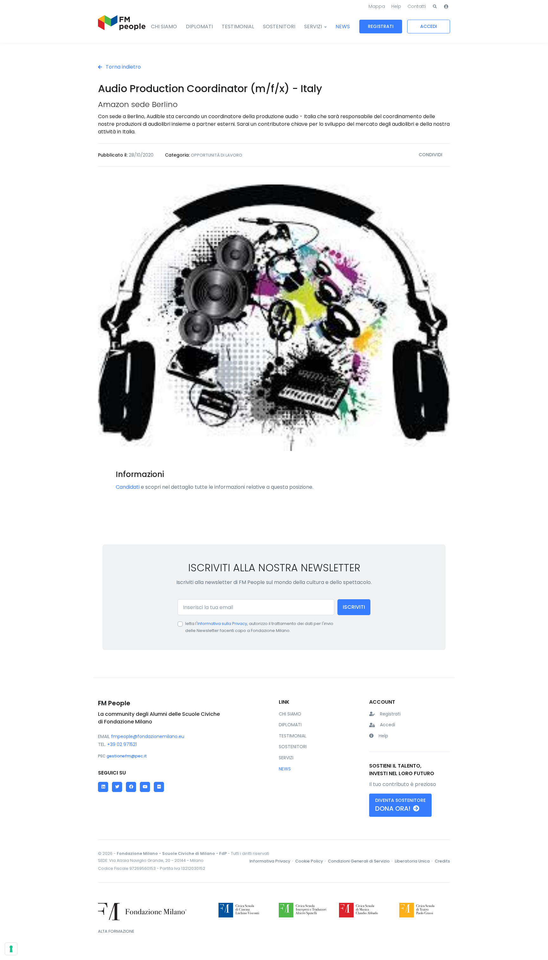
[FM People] (122, 26)
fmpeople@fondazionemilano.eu (147, 736)
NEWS (343, 26)
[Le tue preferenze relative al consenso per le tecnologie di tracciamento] (11, 949)
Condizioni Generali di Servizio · (361, 861)
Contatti (417, 6)
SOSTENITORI (279, 26)
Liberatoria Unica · (414, 861)
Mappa (377, 6)
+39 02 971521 (122, 744)
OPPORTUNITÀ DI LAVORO (216, 155)
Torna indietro (122, 66)
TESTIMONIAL (238, 26)
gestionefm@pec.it (127, 756)
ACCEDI (428, 26)
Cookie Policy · (311, 861)
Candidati (128, 487)
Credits (442, 861)
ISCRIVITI (354, 607)
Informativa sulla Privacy (222, 623)
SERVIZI (313, 26)
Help (396, 6)
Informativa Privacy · (272, 861)
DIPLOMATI (199, 26)
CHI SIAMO (164, 26)
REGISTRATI (381, 26)
